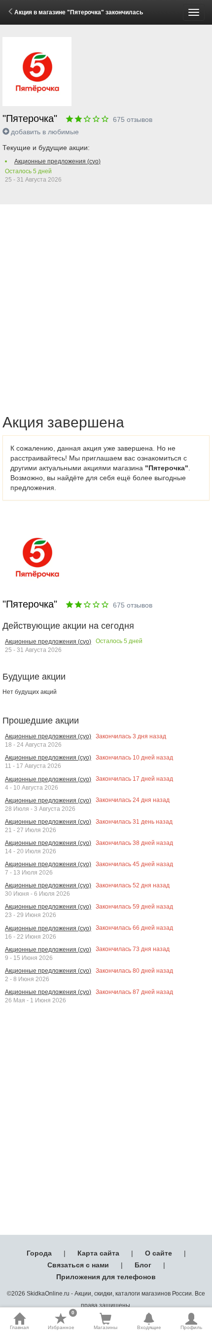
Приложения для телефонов (106, 1277)
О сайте (158, 1253)
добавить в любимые (45, 132)
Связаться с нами (78, 1265)
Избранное (61, 1321)
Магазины (105, 1327)
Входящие (149, 1327)
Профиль (191, 1327)
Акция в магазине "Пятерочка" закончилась (78, 12)
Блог (143, 1265)
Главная (19, 1327)
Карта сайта (98, 1253)
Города (39, 1253)
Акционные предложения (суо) (57, 161)
